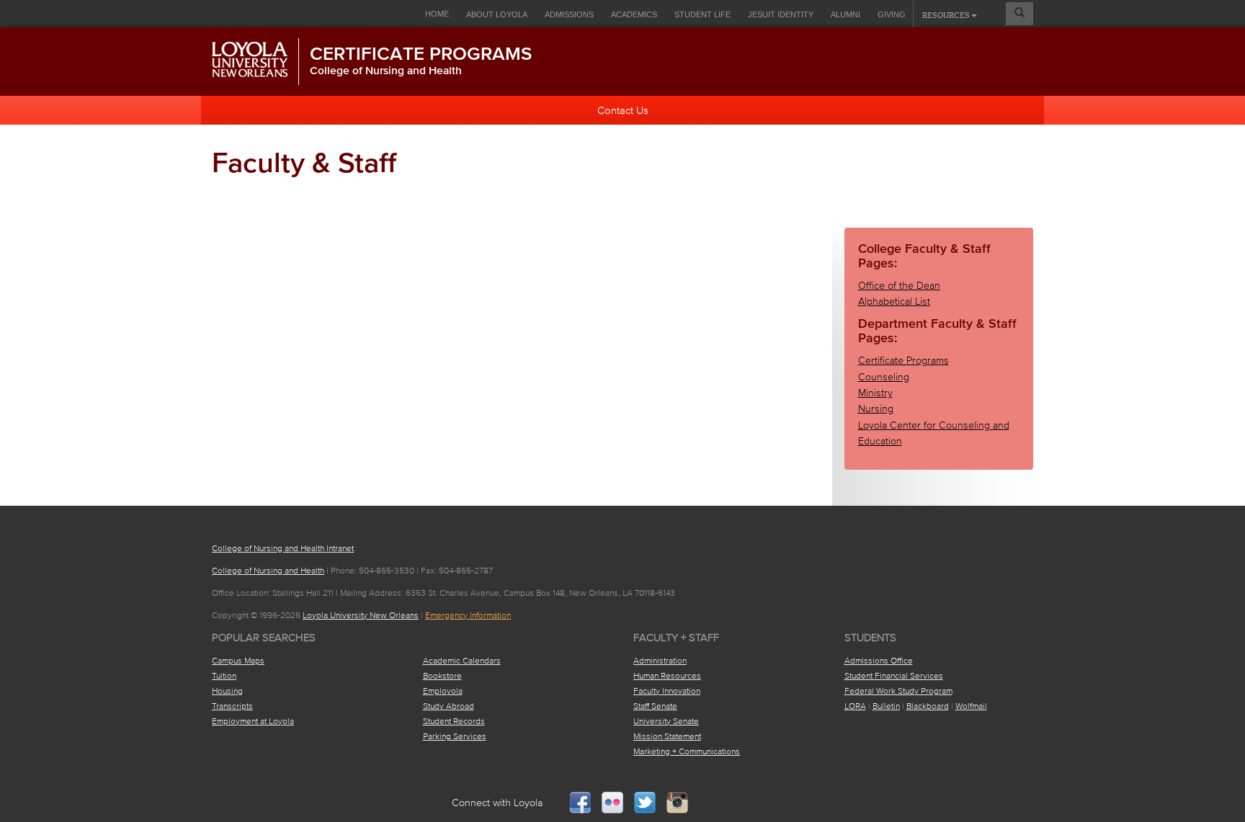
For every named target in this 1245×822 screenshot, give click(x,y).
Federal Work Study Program (898, 690)
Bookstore (442, 675)
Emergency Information (468, 615)
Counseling (883, 377)
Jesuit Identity (780, 14)
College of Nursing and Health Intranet (283, 548)
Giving (892, 14)
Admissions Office (878, 660)
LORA (855, 705)
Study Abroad (448, 705)
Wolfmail (971, 705)
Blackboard (927, 705)
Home (437, 13)
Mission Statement (667, 736)
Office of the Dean (899, 285)
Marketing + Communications (686, 751)
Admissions (569, 14)
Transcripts (232, 705)
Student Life (702, 14)
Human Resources (667, 675)
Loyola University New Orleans (361, 615)
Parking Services (454, 736)
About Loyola (496, 14)
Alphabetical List (894, 301)
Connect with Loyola (497, 803)
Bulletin (886, 705)
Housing (227, 690)
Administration (660, 660)
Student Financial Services (893, 675)
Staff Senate (655, 705)
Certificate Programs (421, 53)
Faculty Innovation (666, 690)
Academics (634, 14)
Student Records (454, 720)
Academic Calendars (462, 660)
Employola (443, 690)
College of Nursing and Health (386, 69)
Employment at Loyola (253, 720)
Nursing (875, 408)
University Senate (666, 720)
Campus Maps (238, 660)
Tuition (224, 675)
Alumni (845, 14)
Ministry (875, 393)
